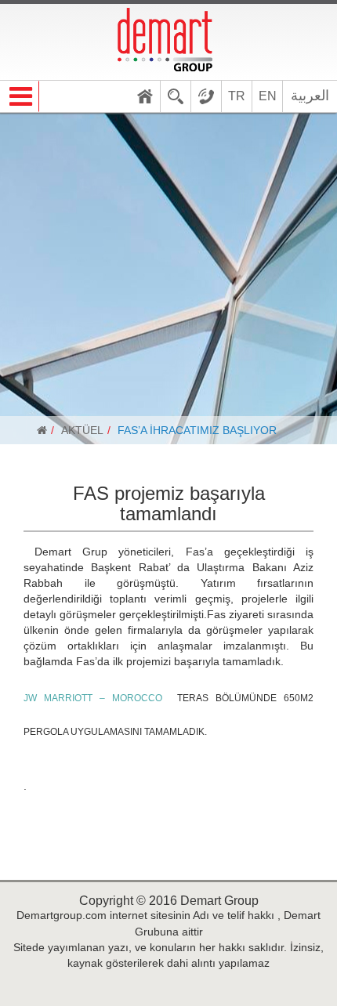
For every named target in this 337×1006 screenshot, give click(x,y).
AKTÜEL (82, 430)
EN (268, 96)
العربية (310, 95)
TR (236, 96)
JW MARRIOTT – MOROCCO (93, 698)
